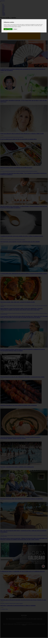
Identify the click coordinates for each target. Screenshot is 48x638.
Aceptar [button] (5, 29)
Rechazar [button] (10, 29)
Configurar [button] (15, 29)
